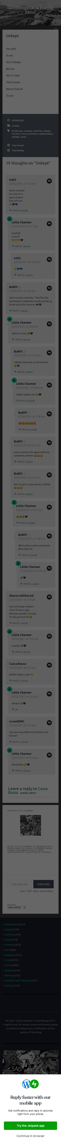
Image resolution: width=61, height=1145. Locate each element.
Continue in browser (31, 1136)
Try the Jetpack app (30, 1125)
